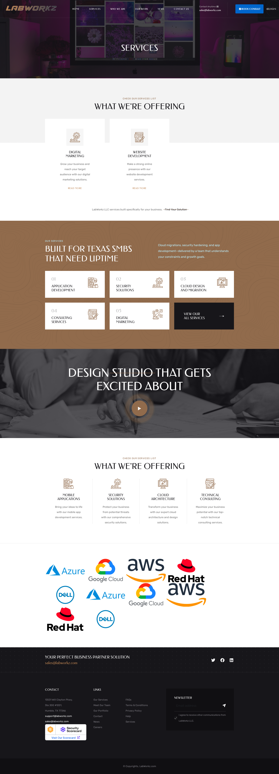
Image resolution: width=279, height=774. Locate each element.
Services (95, 8)
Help (128, 716)
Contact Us (181, 8)
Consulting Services (62, 320)
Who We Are (117, 8)
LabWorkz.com (148, 766)
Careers (97, 727)
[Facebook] (222, 660)
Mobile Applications (68, 497)
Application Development (63, 288)
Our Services (100, 699)
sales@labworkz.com (210, 10)
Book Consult (251, 8)
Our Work (141, 8)
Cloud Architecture (163, 497)
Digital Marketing (75, 154)
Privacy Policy (134, 710)
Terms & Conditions (137, 705)
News (161, 8)
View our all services (194, 316)
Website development (139, 154)
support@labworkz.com (58, 716)
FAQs (128, 699)
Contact (98, 716)
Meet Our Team (101, 705)
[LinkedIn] (231, 660)
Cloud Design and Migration (194, 288)
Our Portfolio (100, 710)
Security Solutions (125, 288)
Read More (75, 188)
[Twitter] (213, 660)
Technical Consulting (210, 497)
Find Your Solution (176, 209)
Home (75, 8)
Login (272, 8)
